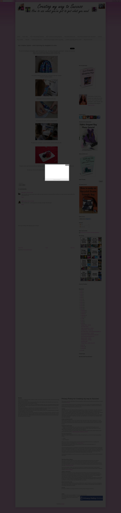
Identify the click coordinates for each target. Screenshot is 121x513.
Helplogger (58, 179)
